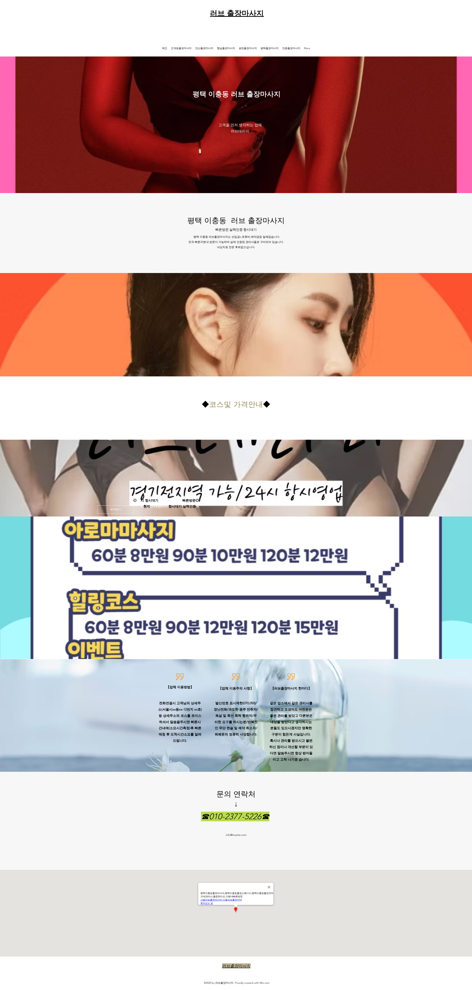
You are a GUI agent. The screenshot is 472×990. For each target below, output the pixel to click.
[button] (115, 509)
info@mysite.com (236, 835)
